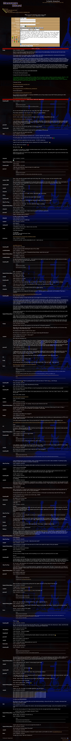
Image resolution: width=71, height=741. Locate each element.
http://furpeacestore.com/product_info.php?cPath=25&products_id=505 (27, 294)
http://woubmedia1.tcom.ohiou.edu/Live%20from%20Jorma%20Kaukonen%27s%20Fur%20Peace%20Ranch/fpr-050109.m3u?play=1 (37, 375)
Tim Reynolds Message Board (11, 10)
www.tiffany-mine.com (17, 245)
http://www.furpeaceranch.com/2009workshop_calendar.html (25, 88)
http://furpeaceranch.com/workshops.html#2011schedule (24, 236)
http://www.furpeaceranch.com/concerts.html (22, 97)
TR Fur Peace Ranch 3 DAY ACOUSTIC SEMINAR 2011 (18, 12)
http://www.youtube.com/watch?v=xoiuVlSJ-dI (22, 114)
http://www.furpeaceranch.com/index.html (21, 84)
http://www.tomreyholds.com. (26, 579)
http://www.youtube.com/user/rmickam (20, 396)
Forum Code (14, 34)
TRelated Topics (9, 11)
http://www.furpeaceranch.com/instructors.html (22, 92)
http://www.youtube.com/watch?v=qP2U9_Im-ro (22, 119)
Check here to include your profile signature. (30, 44)
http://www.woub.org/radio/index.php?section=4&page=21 (24, 364)
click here (33, 15)
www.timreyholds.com (28, 590)
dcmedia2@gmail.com (57, 731)
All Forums (6, 9)
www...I (50, 380)
